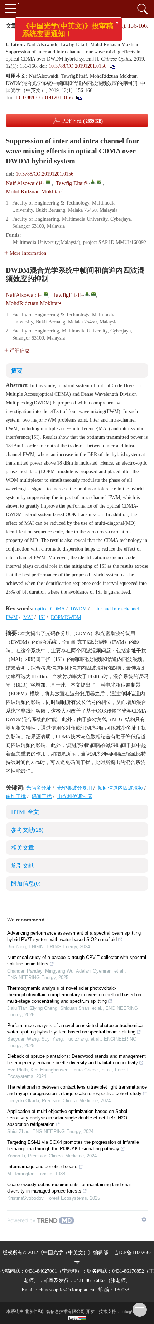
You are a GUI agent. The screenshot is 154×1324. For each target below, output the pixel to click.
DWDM (79, 608)
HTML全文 (25, 812)
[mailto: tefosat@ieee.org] (99, 182)
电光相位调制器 (74, 796)
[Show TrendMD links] (144, 1219)
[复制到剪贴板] (78, 97)
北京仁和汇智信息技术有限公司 (55, 1311)
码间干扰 (42, 796)
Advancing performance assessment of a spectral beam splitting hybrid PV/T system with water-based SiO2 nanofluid (74, 936)
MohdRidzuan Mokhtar (32, 303)
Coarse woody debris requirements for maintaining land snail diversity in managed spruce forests (69, 1188)
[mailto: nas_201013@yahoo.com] (47, 182)
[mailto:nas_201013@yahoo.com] (45, 294)
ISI (42, 617)
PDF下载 (82, 121)
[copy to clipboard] (112, 66)
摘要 (17, 371)
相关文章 (22, 848)
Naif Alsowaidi (23, 183)
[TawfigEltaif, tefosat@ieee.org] (87, 293)
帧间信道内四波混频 (120, 788)
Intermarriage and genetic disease (42, 1166)
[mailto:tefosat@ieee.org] (93, 294)
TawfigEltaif (67, 295)
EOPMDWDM (66, 617)
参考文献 (27, 830)
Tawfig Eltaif (71, 183)
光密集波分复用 (74, 788)
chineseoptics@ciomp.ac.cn (66, 1289)
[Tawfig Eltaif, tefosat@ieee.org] (93, 181)
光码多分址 (38, 788)
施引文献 (22, 866)
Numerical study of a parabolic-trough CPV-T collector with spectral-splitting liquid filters (77, 960)
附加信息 (25, 884)
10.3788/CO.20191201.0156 (77, 66)
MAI (28, 617)
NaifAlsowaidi (22, 295)
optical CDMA (50, 608)
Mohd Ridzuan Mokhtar (33, 191)
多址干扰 (16, 796)
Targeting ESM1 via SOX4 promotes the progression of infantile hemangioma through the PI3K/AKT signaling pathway (73, 1145)
